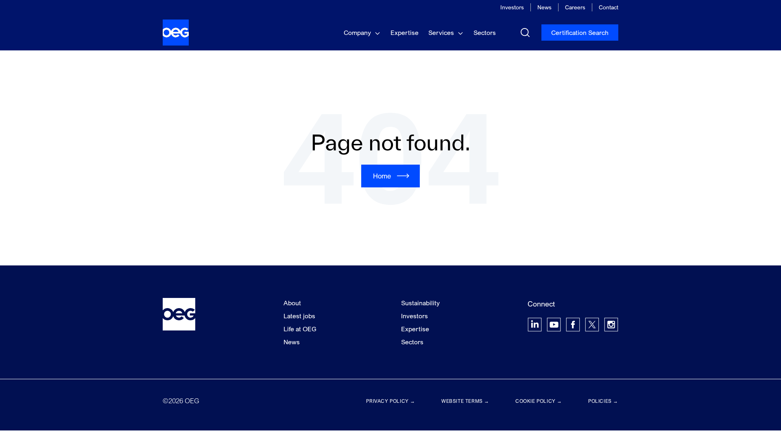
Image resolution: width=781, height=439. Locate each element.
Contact (608, 7)
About (292, 303)
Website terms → (465, 401)
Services (442, 32)
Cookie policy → (538, 401)
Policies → (603, 401)
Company (358, 32)
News (544, 7)
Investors (512, 7)
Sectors (484, 32)
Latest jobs (299, 316)
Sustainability (420, 303)
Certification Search (580, 32)
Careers (575, 7)
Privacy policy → (390, 401)
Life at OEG (300, 329)
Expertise (404, 32)
